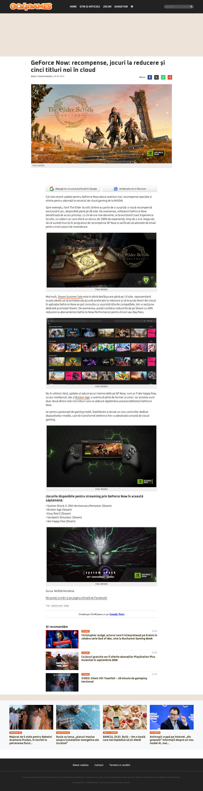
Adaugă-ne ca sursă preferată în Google (76, 189)
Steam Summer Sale (70, 297)
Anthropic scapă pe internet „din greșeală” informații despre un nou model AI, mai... (172, 740)
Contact (99, 765)
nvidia (66, 606)
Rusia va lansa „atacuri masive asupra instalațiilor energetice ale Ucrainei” (77, 740)
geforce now (57, 606)
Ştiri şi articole (90, 6)
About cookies (81, 765)
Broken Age (82, 397)
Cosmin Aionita (44, 76)
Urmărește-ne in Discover (132, 189)
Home (73, 6)
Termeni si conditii (119, 765)
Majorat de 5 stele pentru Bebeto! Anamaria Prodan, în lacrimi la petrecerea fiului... (30, 740)
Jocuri (107, 6)
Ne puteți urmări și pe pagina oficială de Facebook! (76, 598)
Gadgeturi (121, 6)
